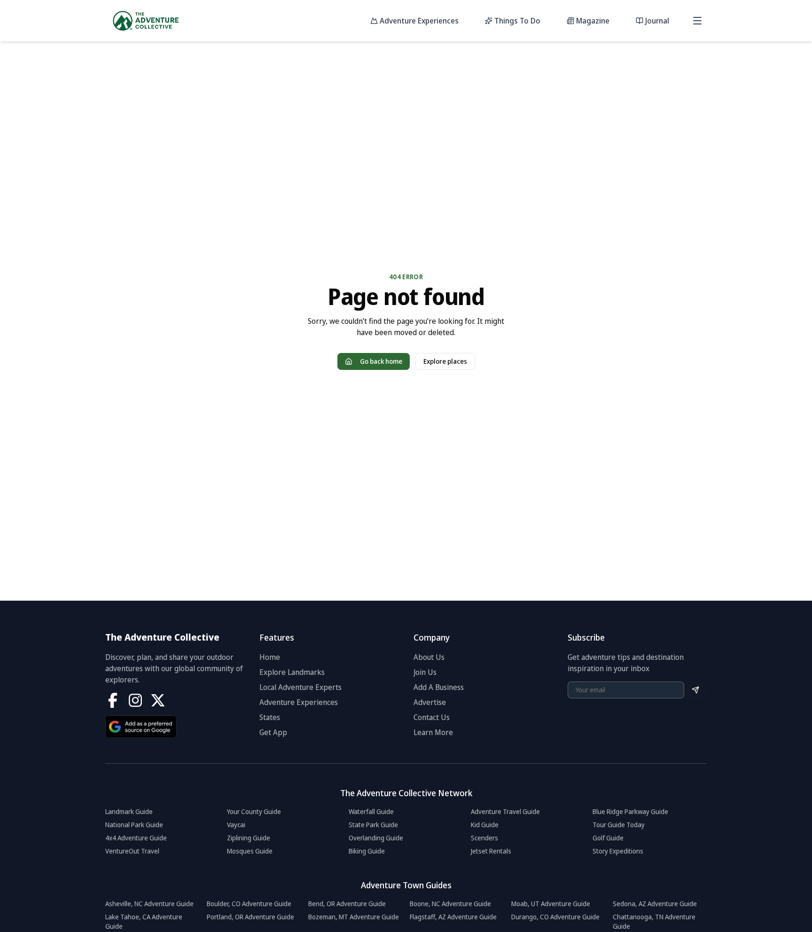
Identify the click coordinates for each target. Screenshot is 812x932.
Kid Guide (485, 824)
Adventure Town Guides (406, 885)
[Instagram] (135, 700)
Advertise (430, 702)
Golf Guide (608, 837)
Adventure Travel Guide (505, 811)
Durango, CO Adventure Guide (555, 916)
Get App (273, 732)
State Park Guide (373, 824)
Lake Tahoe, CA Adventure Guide (143, 921)
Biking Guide (367, 850)
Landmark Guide (129, 811)
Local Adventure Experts (300, 687)
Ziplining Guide (248, 837)
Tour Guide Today (619, 824)
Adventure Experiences (298, 702)
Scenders (484, 837)
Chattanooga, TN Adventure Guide (654, 921)
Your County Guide (254, 811)
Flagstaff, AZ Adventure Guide (453, 916)
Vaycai (236, 824)
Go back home (381, 361)
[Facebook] (112, 700)
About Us (429, 657)
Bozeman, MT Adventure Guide (353, 916)
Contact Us (432, 717)
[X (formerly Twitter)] (157, 700)
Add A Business (439, 687)
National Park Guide (134, 824)
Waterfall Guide (371, 811)
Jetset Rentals (491, 850)
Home (269, 657)
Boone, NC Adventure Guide (450, 903)
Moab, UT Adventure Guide (550, 903)
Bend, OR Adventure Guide (347, 903)
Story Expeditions (618, 850)
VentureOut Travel (132, 850)
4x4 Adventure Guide (136, 837)
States (269, 717)
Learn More (433, 732)
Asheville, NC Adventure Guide (149, 903)
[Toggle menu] (697, 20)
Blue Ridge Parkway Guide (630, 811)
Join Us (425, 672)
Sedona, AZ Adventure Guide (655, 903)
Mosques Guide (250, 850)
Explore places (445, 361)
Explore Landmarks (292, 672)
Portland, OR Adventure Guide (250, 916)
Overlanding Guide (376, 837)
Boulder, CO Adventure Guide (249, 903)
